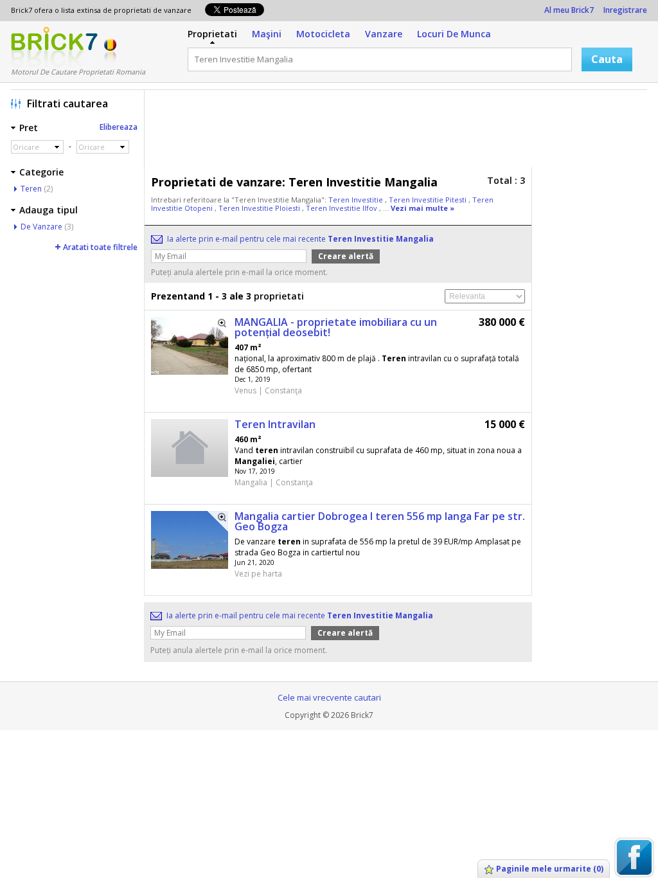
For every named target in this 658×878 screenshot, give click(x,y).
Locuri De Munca (454, 34)
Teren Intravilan (275, 424)
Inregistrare (625, 9)
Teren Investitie (356, 199)
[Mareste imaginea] (218, 327)
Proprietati (212, 34)
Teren (31, 188)
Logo (54, 47)
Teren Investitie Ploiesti (260, 208)
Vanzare (383, 34)
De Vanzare (41, 226)
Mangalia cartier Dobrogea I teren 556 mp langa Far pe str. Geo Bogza (380, 521)
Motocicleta (323, 34)
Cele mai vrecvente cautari (329, 697)
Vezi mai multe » (422, 208)
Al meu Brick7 (569, 9)
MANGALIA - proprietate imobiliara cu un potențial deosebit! (336, 327)
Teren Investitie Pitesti (428, 199)
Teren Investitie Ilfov (342, 208)
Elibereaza (119, 126)
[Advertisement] (399, 131)
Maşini (266, 34)
